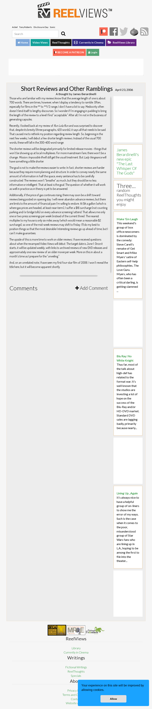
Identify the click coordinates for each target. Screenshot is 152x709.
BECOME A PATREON (70, 52)
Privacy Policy (76, 690)
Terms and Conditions (76, 694)
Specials (76, 675)
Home (24, 42)
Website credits (76, 703)
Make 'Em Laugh (127, 219)
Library (76, 648)
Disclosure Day (41, 27)
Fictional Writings (76, 667)
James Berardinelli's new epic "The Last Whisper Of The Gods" (128, 161)
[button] (105, 690)
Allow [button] (113, 698)
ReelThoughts (61, 42)
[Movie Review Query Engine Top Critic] (76, 630)
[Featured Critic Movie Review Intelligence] (57, 630)
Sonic (52, 27)
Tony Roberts (25, 27)
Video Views (40, 42)
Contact (76, 699)
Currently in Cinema (90, 42)
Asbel (15, 27)
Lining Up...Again (127, 493)
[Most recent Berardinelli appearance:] (95, 630)
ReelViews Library (123, 42)
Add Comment (93, 288)
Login (93, 52)
